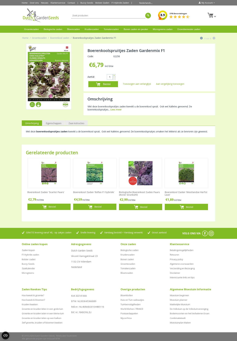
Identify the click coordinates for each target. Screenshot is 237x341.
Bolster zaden (28, 259)
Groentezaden (31, 29)
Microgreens (28, 272)
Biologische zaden (53, 29)
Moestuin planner (178, 299)
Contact (71, 2)
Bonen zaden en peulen (136, 29)
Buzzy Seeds (86, 2)
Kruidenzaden (92, 29)
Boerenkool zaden (59, 37)
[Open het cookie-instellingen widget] (5, 335)
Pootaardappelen (129, 313)
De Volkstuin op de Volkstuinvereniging (189, 308)
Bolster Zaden (102, 2)
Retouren (174, 254)
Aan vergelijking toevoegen (170, 83)
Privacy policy (176, 259)
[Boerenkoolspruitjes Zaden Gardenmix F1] (48, 76)
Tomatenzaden (111, 29)
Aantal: (91, 76)
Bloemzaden (73, 29)
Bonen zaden (127, 259)
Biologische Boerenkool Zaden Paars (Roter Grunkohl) (139, 193)
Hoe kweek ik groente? (33, 295)
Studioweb (71, 335)
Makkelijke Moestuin (180, 304)
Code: (91, 56)
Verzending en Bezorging (182, 268)
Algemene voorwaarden (182, 263)
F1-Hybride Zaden (120, 2)
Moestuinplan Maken (180, 322)
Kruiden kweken (30, 304)
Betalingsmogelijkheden (181, 250)
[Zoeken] (148, 15)
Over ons (34, 2)
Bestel (107, 84)
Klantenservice (58, 2)
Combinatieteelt (177, 318)
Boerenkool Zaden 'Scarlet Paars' (45, 192)
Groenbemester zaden (188, 29)
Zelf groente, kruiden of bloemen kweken (42, 322)
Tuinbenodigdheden (131, 304)
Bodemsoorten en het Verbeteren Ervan (189, 313)
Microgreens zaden (163, 29)
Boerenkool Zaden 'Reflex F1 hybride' (93, 192)
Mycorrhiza (126, 318)
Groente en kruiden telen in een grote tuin (42, 308)
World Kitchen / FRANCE (132, 308)
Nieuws (44, 2)
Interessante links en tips (182, 277)
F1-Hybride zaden (30, 254)
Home (25, 2)
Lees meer (116, 109)
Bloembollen (127, 295)
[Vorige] (201, 38)
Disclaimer (175, 272)
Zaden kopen (28, 250)
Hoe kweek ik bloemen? (33, 299)
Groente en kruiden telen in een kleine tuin (43, 313)
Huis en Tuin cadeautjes (132, 299)
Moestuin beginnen (179, 295)
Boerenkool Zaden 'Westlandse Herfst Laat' (186, 193)
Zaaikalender (28, 268)
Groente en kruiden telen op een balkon (41, 318)
